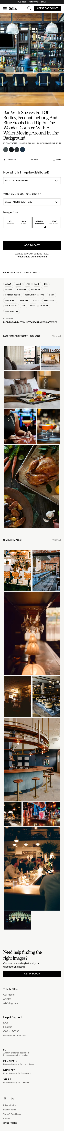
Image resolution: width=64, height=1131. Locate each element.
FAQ (5, 1023)
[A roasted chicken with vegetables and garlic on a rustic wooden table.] (31, 486)
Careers (6, 1119)
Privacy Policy (9, 1105)
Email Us (7, 1027)
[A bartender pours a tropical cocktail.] (41, 814)
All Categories (10, 1003)
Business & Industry (14, 322)
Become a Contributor (14, 1036)
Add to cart (32, 245)
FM (5, 1049)
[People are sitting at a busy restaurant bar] (32, 869)
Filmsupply (33, 2)
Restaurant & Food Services (41, 322)
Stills (43, 2)
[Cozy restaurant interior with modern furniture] (46, 696)
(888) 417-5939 (11, 1031)
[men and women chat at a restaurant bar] (17, 920)
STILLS (7, 1079)
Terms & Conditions (12, 1114)
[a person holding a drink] (20, 426)
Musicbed (22, 2)
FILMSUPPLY (10, 1061)
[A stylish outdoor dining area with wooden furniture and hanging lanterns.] (50, 358)
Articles (7, 999)
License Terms (9, 1110)
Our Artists (8, 995)
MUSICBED (9, 1070)
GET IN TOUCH (32, 974)
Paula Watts (11, 143)
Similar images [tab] (32, 273)
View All (56, 336)
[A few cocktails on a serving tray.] (48, 426)
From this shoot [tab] (12, 273)
